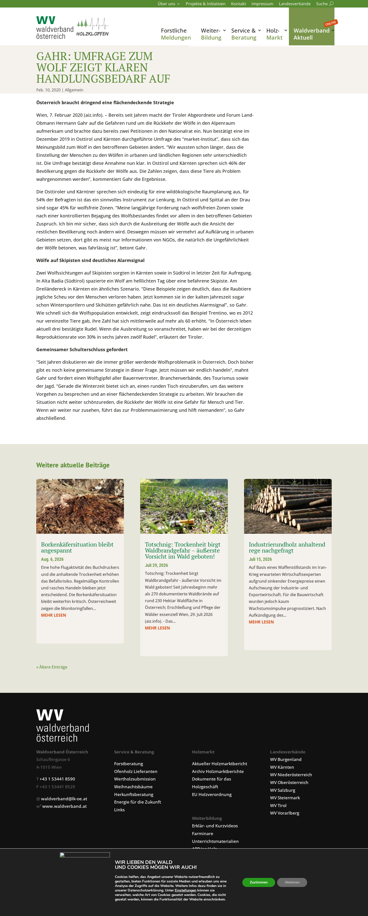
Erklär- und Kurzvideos (215, 826)
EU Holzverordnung (212, 794)
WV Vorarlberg (284, 813)
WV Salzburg (282, 790)
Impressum (262, 4)
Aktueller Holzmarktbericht (219, 763)
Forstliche (176, 34)
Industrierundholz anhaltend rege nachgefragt (287, 547)
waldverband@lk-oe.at (64, 799)
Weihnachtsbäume (133, 787)
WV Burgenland (286, 759)
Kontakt (238, 4)
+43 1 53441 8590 (57, 779)
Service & (243, 34)
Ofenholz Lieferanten (135, 771)
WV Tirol (278, 805)
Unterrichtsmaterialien (215, 841)
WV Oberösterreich (289, 782)
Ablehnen (292, 882)
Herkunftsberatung (133, 794)
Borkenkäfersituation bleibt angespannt (77, 547)
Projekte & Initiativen (206, 4)
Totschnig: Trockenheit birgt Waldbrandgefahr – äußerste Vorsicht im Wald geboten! (183, 550)
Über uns (166, 4)
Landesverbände (295, 4)
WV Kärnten (282, 767)
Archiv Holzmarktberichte (218, 771)
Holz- (274, 34)
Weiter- (211, 34)
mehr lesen (53, 615)
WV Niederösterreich (291, 774)
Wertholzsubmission (135, 779)
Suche (324, 4)
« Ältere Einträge (51, 667)
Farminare (202, 833)
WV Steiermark (285, 798)
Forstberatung (128, 763)
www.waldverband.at (64, 806)
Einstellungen (185, 890)
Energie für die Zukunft (137, 802)
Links (119, 810)
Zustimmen (259, 882)
